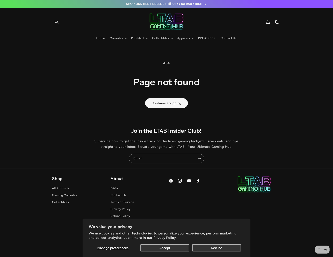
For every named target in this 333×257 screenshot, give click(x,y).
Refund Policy (120, 216)
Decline (216, 248)
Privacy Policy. (165, 238)
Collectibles (60, 202)
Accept (164, 248)
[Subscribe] (199, 158)
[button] (56, 21)
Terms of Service (122, 202)
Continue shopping (166, 103)
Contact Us (118, 195)
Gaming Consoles (64, 195)
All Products (61, 188)
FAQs (114, 188)
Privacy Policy (120, 209)
